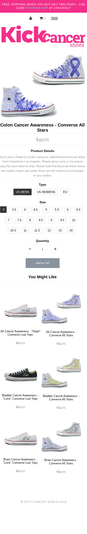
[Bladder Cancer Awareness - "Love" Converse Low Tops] (20, 391)
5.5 (57, 209)
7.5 (19, 220)
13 (60, 230)
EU (65, 192)
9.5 (62, 220)
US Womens (46, 192)
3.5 (14, 209)
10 (73, 220)
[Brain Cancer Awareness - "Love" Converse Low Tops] (20, 455)
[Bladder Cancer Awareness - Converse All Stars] (61, 392)
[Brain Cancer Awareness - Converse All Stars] (61, 456)
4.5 (35, 209)
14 (70, 230)
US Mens (22, 192)
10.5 (13, 230)
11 (25, 230)
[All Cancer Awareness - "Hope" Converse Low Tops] (20, 327)
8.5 (41, 220)
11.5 (37, 230)
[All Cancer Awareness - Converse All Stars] (61, 328)
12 (49, 230)
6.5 (78, 209)
